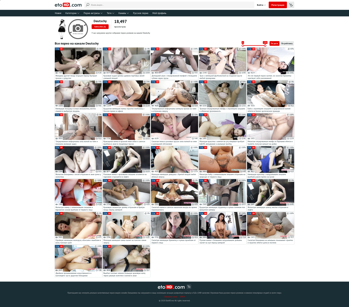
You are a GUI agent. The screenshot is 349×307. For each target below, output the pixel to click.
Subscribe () (100, 26)
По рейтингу (287, 43)
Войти (260, 5)
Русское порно (140, 13)
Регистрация (277, 5)
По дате (274, 43)
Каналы (122, 13)
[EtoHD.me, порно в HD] (171, 287)
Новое (58, 13)
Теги (109, 13)
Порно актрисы (92, 13)
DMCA (182, 296)
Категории (70, 13)
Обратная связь (170, 296)
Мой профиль (159, 13)
